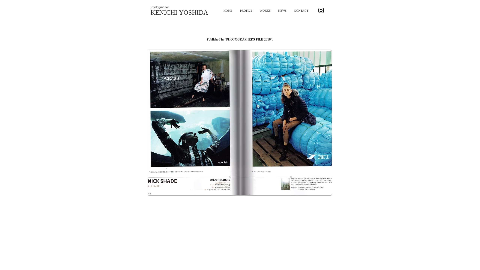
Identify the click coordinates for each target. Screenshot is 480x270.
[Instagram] (321, 10)
